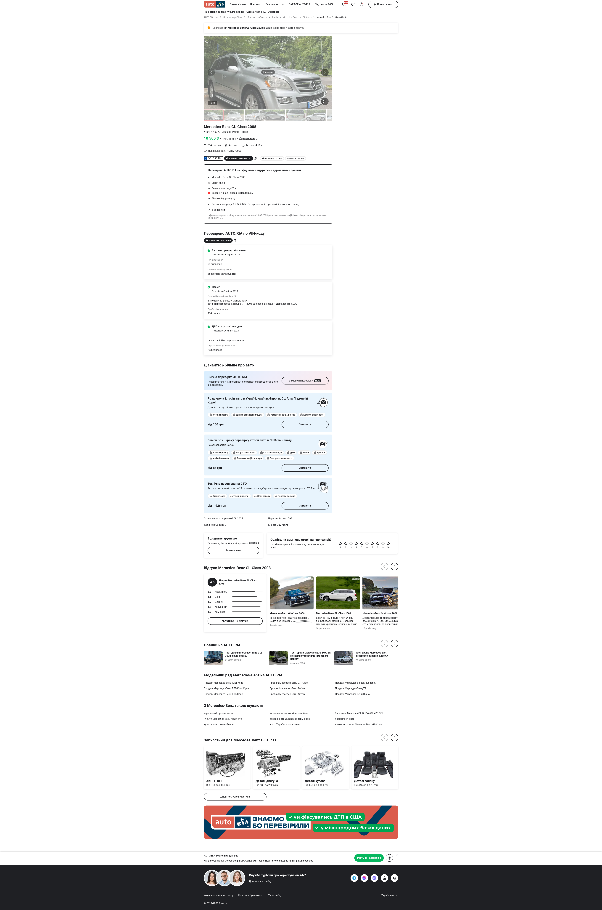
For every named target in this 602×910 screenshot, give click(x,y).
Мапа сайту (275, 895)
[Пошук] (344, 4)
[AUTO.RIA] (214, 4)
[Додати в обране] (352, 4)
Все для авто (273, 4)
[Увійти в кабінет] (361, 4)
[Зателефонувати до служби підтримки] (394, 878)
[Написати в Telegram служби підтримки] (354, 878)
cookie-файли (236, 860)
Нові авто (255, 4)
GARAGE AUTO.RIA (299, 4)
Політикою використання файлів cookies (289, 860)
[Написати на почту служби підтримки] (384, 878)
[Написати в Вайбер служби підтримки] (374, 878)
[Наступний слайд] (325, 72)
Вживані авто (238, 4)
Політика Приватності (251, 895)
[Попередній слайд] (211, 72)
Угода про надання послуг (219, 895)
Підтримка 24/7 (324, 4)
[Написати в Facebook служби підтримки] (364, 878)
